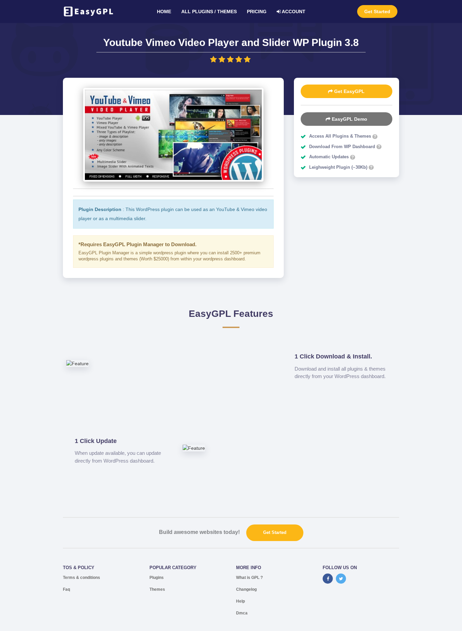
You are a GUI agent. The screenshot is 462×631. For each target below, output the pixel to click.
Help (240, 601)
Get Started (377, 11)
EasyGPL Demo (348, 119)
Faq (66, 589)
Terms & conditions (81, 577)
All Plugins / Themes (209, 11)
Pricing (257, 11)
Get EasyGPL (349, 91)
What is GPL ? (249, 577)
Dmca (242, 613)
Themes (157, 589)
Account (293, 11)
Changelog (246, 589)
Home (164, 11)
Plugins (156, 577)
